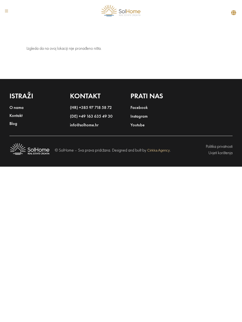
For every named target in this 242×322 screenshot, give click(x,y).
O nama (16, 108)
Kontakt (15, 116)
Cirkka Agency (158, 150)
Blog (13, 124)
